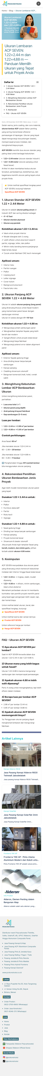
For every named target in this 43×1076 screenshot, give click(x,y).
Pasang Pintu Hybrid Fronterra (16, 964)
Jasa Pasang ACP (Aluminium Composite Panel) (20, 947)
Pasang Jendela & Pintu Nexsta (16, 958)
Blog (11, 11)
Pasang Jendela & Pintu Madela (16, 961)
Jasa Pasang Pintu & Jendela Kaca (17, 952)
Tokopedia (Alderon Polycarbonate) (20, 1044)
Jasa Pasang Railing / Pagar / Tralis (18, 955)
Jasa (6, 1028)
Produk (7, 1025)
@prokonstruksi (12, 1057)
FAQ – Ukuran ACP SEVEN (16, 113)
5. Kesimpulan (11, 110)
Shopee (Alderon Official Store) (18, 1048)
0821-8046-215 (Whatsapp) (15, 1011)
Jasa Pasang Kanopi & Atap (15, 943)
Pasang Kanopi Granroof (13, 968)
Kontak (7, 1034)
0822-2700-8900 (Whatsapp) (16, 1004)
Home (4, 11)
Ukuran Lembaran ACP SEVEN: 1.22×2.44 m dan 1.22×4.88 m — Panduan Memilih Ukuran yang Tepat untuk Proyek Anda (27, 11)
